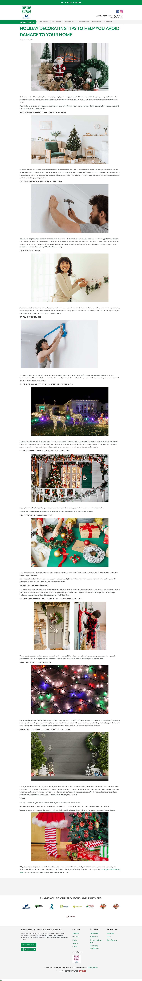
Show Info (110, 933)
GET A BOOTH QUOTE (71, 2)
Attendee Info (43, 22)
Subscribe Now (28, 944)
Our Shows (76, 937)
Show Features (56, 22)
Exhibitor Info (96, 22)
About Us (75, 933)
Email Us (75, 943)
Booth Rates (94, 937)
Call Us (74, 946)
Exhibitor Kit (94, 933)
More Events (108, 22)
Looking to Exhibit (83, 22)
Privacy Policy (92, 967)
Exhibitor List (69, 22)
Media (74, 940)
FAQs (109, 937)
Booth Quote (27, 22)
